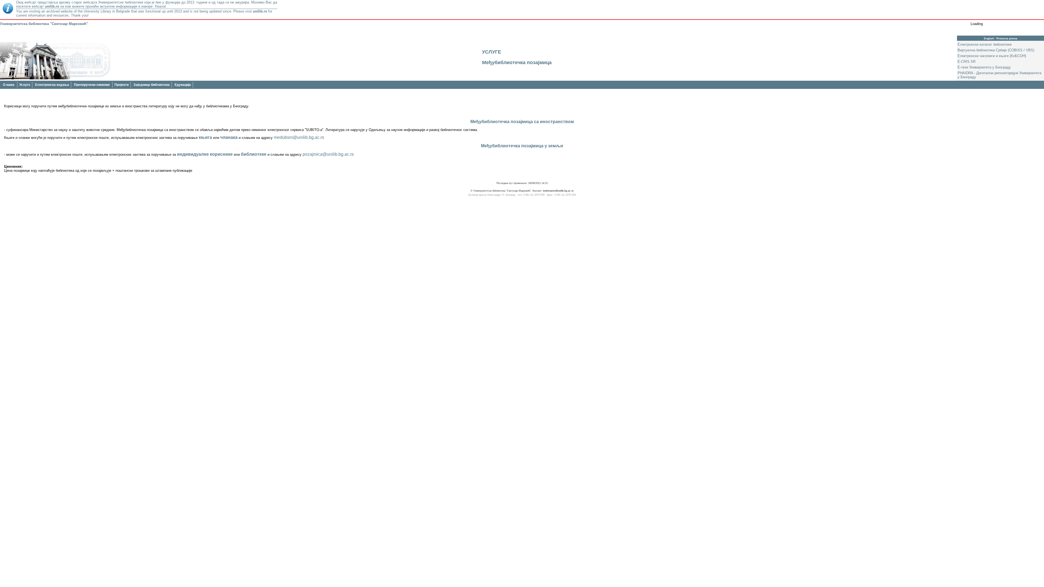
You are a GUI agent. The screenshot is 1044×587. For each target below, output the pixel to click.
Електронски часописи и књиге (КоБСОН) (992, 56)
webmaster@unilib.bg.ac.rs (558, 190)
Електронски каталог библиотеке (985, 44)
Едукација (183, 85)
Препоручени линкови (92, 85)
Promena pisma (1006, 38)
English (989, 38)
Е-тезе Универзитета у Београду (984, 67)
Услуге (24, 85)
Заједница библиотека (151, 85)
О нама (9, 85)
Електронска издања (52, 85)
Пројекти (121, 85)
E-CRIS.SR (966, 62)
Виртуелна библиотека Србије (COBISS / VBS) (996, 50)
